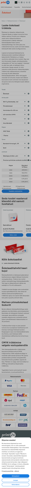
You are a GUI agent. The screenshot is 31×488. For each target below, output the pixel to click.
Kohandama (15, 484)
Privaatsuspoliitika (7, 471)
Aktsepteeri (15, 476)
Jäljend (16, 471)
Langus (15, 480)
